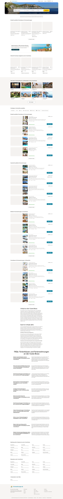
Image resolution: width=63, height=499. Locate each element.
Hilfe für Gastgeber (36, 491)
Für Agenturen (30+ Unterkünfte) (48, 491)
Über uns (25, 491)
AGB (37, 497)
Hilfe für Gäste (35, 490)
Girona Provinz (44, 13)
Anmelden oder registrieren (15, 49)
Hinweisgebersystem (49, 497)
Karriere (24, 490)
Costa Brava (48, 13)
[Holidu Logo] (13, 1)
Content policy (44, 497)
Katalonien (40, 13)
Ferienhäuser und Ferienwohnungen (33, 13)
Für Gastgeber (45, 490)
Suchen (46, 10)
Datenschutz (40, 497)
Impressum (35, 497)
